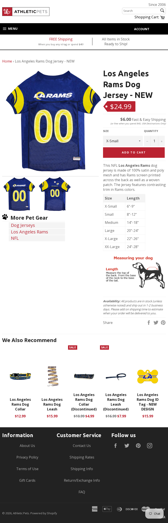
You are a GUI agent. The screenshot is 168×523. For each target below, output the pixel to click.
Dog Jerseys (23, 225)
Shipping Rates (82, 457)
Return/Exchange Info (82, 480)
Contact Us (82, 445)
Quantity (151, 131)
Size (106, 131)
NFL (15, 238)
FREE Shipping (61, 39)
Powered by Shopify (43, 513)
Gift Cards (27, 480)
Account (141, 29)
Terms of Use (27, 468)
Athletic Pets (21, 513)
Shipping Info (82, 468)
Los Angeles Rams (29, 232)
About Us (27, 445)
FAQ (82, 492)
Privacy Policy (27, 457)
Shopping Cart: (150, 16)
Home (7, 61)
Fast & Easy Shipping (143, 119)
